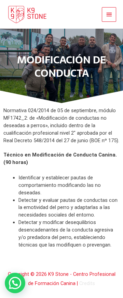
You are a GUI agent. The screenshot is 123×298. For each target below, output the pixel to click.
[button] (15, 283)
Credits (87, 283)
